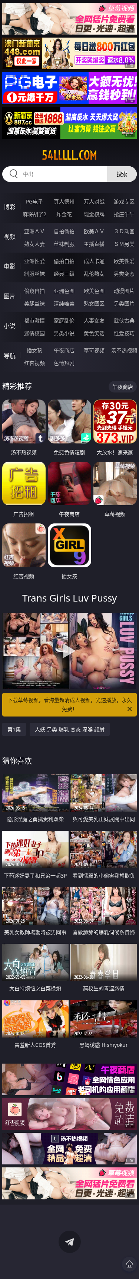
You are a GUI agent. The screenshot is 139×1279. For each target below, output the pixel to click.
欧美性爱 (124, 261)
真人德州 (64, 201)
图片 (10, 296)
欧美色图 (94, 290)
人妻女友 (94, 320)
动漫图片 (124, 290)
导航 (10, 356)
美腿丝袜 (34, 303)
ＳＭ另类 (124, 243)
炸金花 (64, 214)
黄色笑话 (94, 333)
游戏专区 (124, 201)
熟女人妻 (34, 243)
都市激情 (34, 320)
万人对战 (94, 201)
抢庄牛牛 (124, 214)
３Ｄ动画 (124, 231)
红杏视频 (34, 362)
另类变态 (124, 273)
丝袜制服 (64, 243)
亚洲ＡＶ (34, 231)
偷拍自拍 (64, 261)
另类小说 (64, 333)
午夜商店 (64, 350)
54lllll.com (69, 155)
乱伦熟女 (94, 273)
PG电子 (34, 201)
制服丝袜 (34, 273)
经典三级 (64, 273)
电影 (10, 266)
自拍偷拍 (64, 231)
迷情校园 (34, 333)
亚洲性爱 (34, 261)
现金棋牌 (94, 214)
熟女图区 (94, 303)
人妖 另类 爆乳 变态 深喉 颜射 (70, 729)
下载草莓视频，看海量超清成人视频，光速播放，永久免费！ (69, 704)
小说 (10, 326)
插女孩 (34, 350)
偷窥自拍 (34, 290)
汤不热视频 (124, 350)
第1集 (14, 729)
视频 (10, 237)
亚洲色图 (64, 290)
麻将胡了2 (34, 214)
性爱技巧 (124, 333)
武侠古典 (124, 320)
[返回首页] (129, 1264)
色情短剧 (64, 362)
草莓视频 (94, 350)
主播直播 (94, 243)
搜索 (122, 173)
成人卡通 (94, 261)
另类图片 (124, 303)
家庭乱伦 (64, 320)
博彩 (10, 207)
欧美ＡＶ (94, 231)
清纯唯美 (64, 303)
